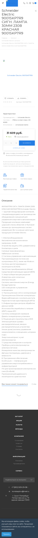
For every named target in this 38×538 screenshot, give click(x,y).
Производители (19, 463)
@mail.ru (25, 491)
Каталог (19, 416)
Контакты (19, 449)
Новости (19, 443)
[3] (7, 102)
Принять (6, 534)
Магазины (19, 460)
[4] (9, 102)
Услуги (19, 425)
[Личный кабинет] (30, 3)
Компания (19, 436)
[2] (6, 102)
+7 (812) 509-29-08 (19, 487)
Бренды (19, 429)
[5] (11, 102)
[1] (4, 102)
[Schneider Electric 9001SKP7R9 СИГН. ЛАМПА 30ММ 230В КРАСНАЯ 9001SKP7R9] (19, 75)
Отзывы (19, 446)
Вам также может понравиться (15, 384)
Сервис (19, 471)
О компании (19, 440)
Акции (19, 420)
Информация (19, 456)
